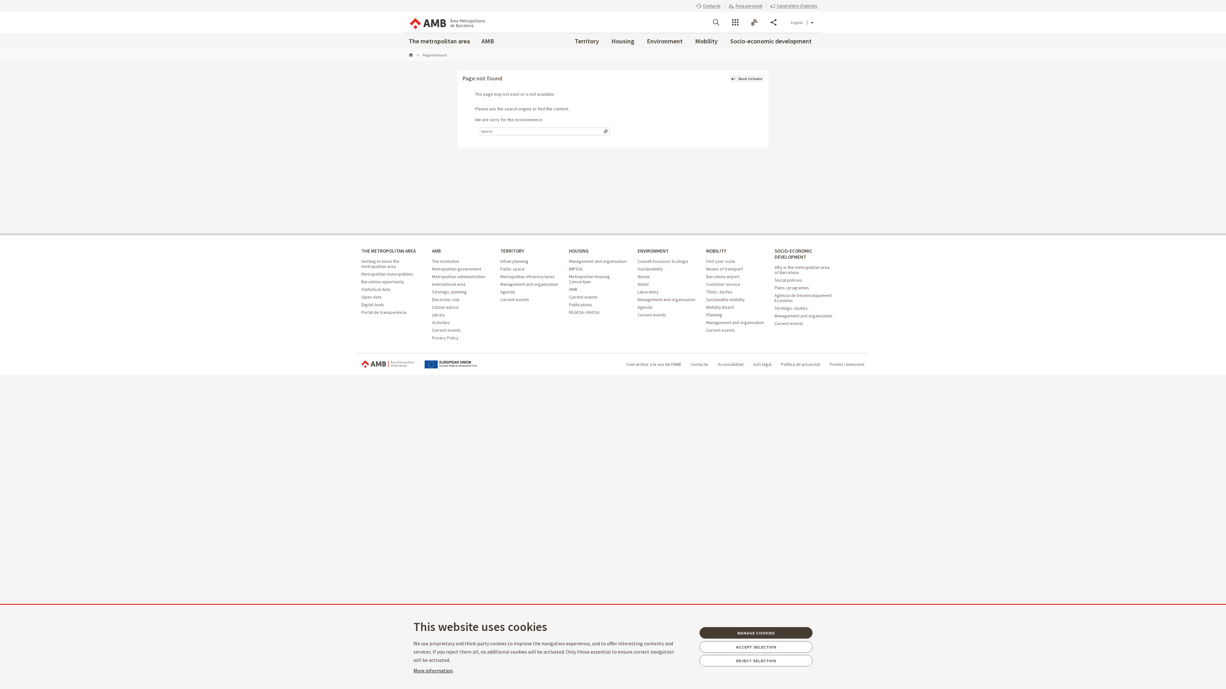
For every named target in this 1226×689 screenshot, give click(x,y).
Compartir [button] (773, 22)
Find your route (720, 261)
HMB (573, 289)
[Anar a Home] (414, 55)
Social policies (788, 280)
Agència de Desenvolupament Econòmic (803, 298)
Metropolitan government (456, 269)
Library (438, 315)
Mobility (706, 41)
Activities (441, 322)
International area (448, 284)
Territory (587, 41)
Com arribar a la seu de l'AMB (653, 364)
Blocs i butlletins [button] (754, 22)
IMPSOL (576, 269)
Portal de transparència (383, 312)
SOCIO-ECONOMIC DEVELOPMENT (793, 254)
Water (643, 284)
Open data (371, 297)
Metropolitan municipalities (387, 274)
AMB (487, 41)
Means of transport (724, 269)
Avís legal (762, 364)
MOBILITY (716, 251)
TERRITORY (512, 251)
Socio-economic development (771, 41)
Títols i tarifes (719, 292)
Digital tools (372, 304)
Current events (446, 330)
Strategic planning (449, 292)
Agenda (507, 292)
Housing (622, 41)
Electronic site (445, 299)
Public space (512, 269)
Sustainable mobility (725, 299)
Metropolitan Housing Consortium (589, 279)
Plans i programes (792, 288)
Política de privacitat (800, 364)
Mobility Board (720, 307)
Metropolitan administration (458, 276)
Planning (714, 315)
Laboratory (648, 292)
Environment (665, 41)
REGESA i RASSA (584, 312)
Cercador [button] (716, 22)
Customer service (723, 284)
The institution (445, 261)
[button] (708, 6)
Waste (644, 276)
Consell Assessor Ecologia (663, 261)
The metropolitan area (439, 41)
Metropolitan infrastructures (527, 276)
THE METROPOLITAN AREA (388, 251)
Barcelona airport (722, 276)
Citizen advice (445, 307)
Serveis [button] (735, 22)
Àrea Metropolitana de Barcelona (387, 364)
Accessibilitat (731, 364)
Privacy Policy (445, 338)
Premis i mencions (847, 364)
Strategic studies (791, 308)
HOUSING (579, 251)
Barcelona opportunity (382, 282)
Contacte (699, 364)
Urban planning (514, 261)
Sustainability (650, 269)
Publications (580, 304)
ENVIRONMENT (653, 251)
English (797, 22)
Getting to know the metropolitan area (380, 263)
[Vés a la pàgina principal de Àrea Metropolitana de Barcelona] (447, 22)
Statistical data (375, 289)
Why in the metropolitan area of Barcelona (802, 269)
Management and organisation (529, 284)
